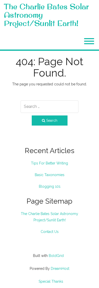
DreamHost (60, 269)
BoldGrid (56, 256)
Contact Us (50, 232)
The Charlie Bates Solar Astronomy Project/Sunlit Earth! (46, 15)
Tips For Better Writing (49, 163)
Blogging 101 (49, 186)
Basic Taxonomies (49, 175)
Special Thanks (51, 281)
